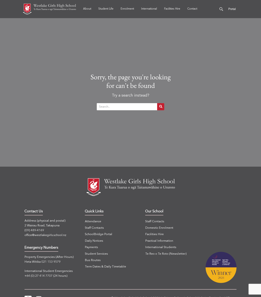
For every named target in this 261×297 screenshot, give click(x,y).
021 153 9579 (51, 261)
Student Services (96, 253)
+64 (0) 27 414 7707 (39, 275)
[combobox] (127, 106)
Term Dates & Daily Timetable (105, 266)
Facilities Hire (154, 234)
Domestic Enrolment (159, 227)
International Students (160, 247)
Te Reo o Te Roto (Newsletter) (166, 253)
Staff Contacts (94, 227)
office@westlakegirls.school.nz (45, 235)
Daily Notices (94, 240)
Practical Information (159, 240)
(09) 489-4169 (34, 230)
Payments (91, 247)
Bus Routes (93, 260)
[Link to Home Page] (49, 9)
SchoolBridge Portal (98, 234)
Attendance (93, 221)
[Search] (221, 9)
